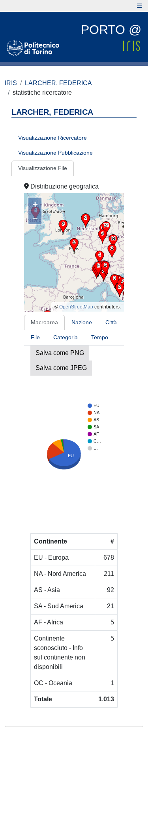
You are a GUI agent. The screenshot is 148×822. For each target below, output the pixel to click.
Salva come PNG (60, 352)
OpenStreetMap (76, 307)
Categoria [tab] (65, 337)
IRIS (11, 83)
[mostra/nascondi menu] (139, 6)
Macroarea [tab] (44, 322)
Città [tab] (111, 322)
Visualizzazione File (42, 168)
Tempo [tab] (99, 337)
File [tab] (35, 337)
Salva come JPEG (61, 367)
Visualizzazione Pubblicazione (55, 152)
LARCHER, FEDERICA (58, 83)
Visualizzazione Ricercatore (52, 138)
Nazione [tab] (81, 322)
